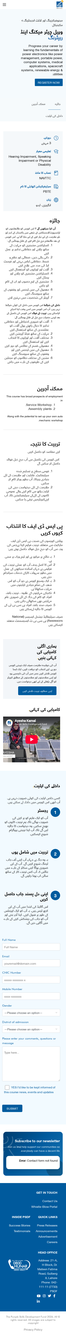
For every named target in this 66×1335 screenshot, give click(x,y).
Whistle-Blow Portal (44, 1206)
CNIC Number (11, 972)
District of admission (15, 1022)
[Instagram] (44, 1296)
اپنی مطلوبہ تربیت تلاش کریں (37, 690)
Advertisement (47, 1236)
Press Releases (47, 1225)
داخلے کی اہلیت (54, 115)
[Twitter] (49, 1296)
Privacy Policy (33, 1329)
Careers (52, 1241)
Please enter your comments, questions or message (29, 1041)
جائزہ (57, 103)
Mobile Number (12, 989)
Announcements (46, 1230)
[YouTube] (39, 1296)
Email (5, 956)
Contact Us (49, 1200)
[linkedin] (38, 1301)
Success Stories (19, 1225)
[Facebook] (54, 1296)
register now (49, 82)
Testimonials (22, 1230)
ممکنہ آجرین (38, 103)
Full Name (9, 940)
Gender (7, 1005)
